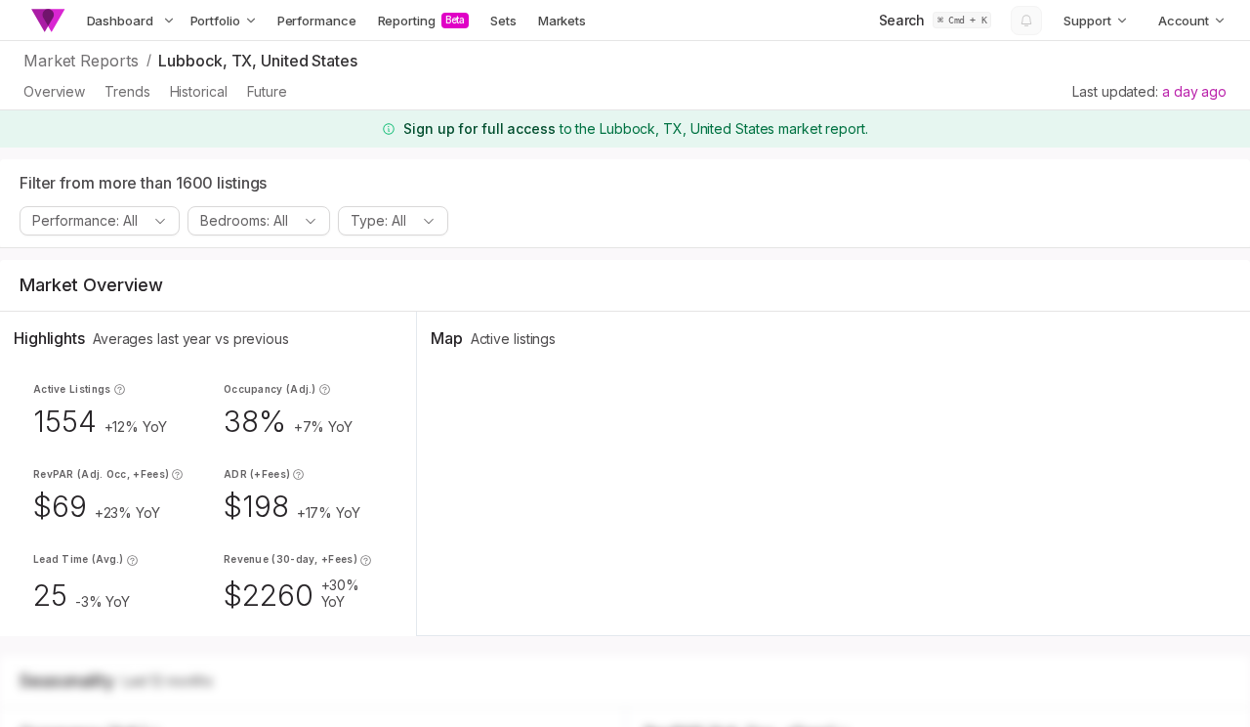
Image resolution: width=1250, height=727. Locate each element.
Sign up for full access (479, 128)
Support (1086, 20)
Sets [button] (503, 20)
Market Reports (81, 60)
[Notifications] (1026, 20)
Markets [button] (562, 20)
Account (1183, 20)
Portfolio (215, 20)
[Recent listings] (169, 20)
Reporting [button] (422, 20)
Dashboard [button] (120, 20)
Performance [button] (316, 20)
